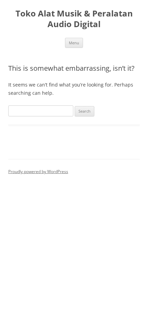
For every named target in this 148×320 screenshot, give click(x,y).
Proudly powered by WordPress (38, 171)
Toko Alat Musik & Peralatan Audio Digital (74, 19)
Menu (74, 42)
